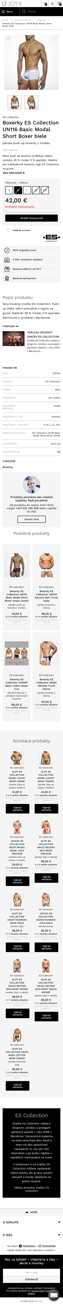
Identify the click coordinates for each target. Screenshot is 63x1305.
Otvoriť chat (31, 519)
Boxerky (42, 20)
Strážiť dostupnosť (31, 218)
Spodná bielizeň (23, 20)
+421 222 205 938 (27, 508)
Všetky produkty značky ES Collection (31, 1189)
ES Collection (11, 117)
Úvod (5, 20)
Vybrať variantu (18, 808)
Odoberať (31, 1279)
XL (36, 190)
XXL (45, 190)
